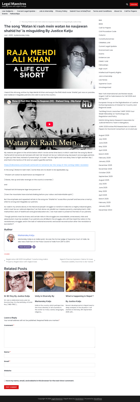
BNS (100, 20)
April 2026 (103, 150)
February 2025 (105, 202)
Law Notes (103, 80)
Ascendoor (79, 399)
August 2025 (104, 180)
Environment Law (106, 50)
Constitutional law (106, 39)
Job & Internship (46, 11)
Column (6, 254)
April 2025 (103, 195)
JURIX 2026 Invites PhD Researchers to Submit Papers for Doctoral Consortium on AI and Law (118, 127)
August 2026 (104, 135)
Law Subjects (7, 11)
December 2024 (105, 210)
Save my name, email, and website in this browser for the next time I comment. (40, 381)
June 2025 (103, 187)
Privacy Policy (61, 11)
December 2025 (105, 165)
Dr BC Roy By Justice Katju (17, 296)
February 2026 (105, 158)
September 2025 (106, 176)
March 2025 (104, 199)
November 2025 (105, 169)
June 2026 (103, 143)
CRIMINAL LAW (104, 42)
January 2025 (104, 206)
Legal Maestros (14, 3)
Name (7, 352)
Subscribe (134, 4)
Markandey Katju (22, 35)
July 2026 (103, 139)
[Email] (33, 246)
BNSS (101, 24)
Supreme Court (105, 83)
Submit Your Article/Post (80, 11)
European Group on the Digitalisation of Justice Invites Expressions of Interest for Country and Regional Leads (118, 105)
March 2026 (104, 154)
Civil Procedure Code (107, 31)
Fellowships (15, 14)
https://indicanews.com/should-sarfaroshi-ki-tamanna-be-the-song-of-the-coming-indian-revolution (46, 165)
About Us (118, 11)
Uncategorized (105, 87)
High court (103, 69)
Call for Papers (130, 11)
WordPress (98, 399)
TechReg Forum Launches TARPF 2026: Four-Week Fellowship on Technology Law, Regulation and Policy (117, 114)
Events (5, 14)
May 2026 (103, 146)
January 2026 (104, 161)
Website (7, 370)
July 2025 (103, 184)
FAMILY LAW (103, 61)
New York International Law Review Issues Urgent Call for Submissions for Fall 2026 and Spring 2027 (117, 96)
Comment (9, 325)
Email (7, 361)
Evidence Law (104, 57)
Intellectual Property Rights (110, 72)
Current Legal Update (26, 11)
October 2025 (104, 173)
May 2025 (103, 191)
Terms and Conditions (102, 11)
